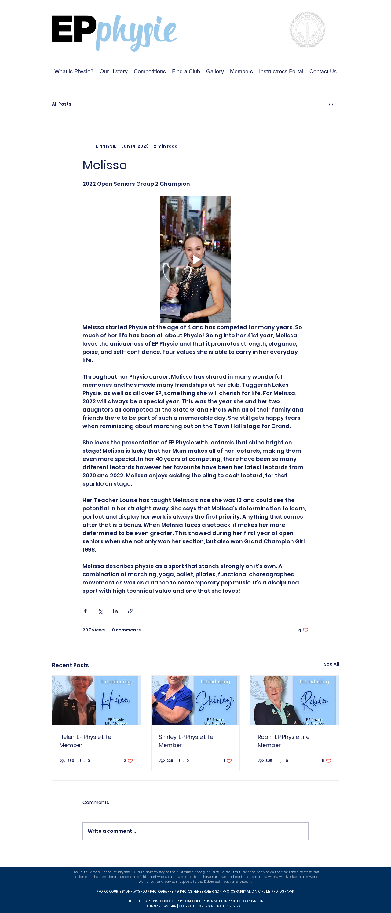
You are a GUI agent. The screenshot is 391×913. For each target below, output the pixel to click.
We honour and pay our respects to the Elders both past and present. (196, 881)
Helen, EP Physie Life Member (85, 741)
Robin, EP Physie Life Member (283, 741)
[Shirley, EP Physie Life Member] (196, 700)
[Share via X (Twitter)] (100, 611)
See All (331, 664)
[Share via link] (130, 611)
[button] (331, 104)
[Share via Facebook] (85, 611)
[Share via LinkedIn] (115, 611)
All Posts (61, 104)
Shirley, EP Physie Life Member (186, 741)
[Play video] (195, 259)
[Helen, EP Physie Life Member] (96, 700)
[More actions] (305, 146)
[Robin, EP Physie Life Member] (294, 700)
